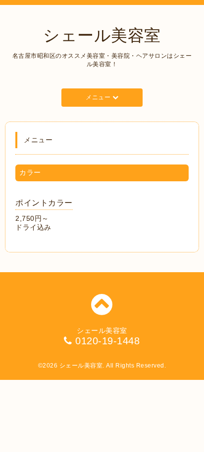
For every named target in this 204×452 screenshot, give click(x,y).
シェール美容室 (102, 35)
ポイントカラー (44, 203)
